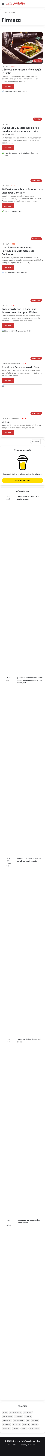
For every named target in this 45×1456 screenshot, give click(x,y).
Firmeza (35, 1420)
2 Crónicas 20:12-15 (21, 370)
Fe (28, 1420)
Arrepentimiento (15, 1412)
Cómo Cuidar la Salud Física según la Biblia (22, 71)
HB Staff (6, 66)
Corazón (28, 1416)
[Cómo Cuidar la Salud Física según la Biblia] (8, 585)
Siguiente (35, 442)
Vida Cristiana (34, 1428)
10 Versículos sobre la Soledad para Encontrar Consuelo (22, 190)
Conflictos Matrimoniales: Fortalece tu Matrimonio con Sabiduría (18, 250)
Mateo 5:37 (6, 425)
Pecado (34, 1424)
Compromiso (7, 1416)
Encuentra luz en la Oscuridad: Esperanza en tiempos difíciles (19, 310)
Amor (5, 1412)
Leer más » (8, 86)
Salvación (6, 1428)
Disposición (7, 1420)
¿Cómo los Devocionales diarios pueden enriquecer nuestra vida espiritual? (20, 131)
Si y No (6, 421)
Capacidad (27, 1412)
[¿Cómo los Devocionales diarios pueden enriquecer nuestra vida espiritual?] (8, 765)
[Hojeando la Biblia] (15, 3)
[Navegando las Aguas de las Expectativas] (8, 1308)
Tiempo (15, 1428)
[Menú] (3, 4)
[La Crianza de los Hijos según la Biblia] (8, 1127)
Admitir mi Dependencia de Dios (20, 367)
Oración (26, 1424)
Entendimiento (19, 1420)
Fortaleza (6, 1424)
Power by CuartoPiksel (28, 1445)
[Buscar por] (42, 4)
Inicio (5, 12)
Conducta (18, 1416)
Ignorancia (16, 1424)
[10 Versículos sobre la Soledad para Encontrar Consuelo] (8, 946)
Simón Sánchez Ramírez (11, 363)
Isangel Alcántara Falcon (11, 418)
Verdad (24, 1428)
